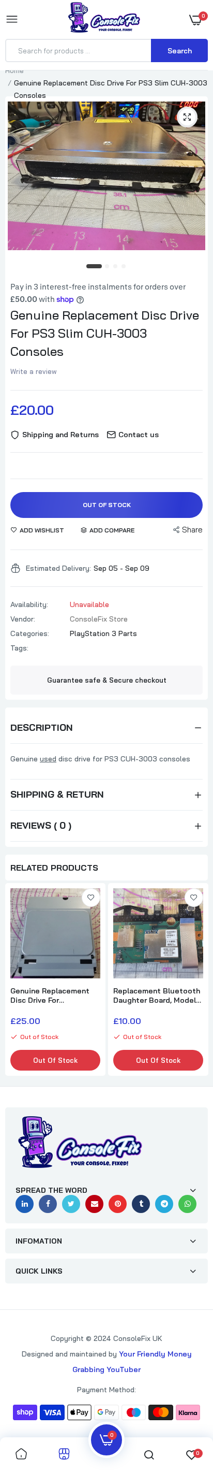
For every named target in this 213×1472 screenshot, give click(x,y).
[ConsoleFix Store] (104, 19)
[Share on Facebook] (48, 1204)
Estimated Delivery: (58, 568)
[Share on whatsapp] (187, 1204)
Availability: (29, 604)
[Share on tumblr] (141, 1204)
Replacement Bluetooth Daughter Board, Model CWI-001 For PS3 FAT (156, 995)
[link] (91, 897)
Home (14, 70)
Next (195, 980)
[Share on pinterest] (118, 1204)
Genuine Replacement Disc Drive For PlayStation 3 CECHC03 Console (53, 995)
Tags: (19, 648)
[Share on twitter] (71, 1204)
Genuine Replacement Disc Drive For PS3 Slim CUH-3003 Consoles (104, 333)
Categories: (29, 633)
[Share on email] (94, 1204)
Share (192, 530)
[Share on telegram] (164, 1204)
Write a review (33, 371)
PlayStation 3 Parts (103, 633)
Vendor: (22, 619)
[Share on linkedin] (25, 1204)
